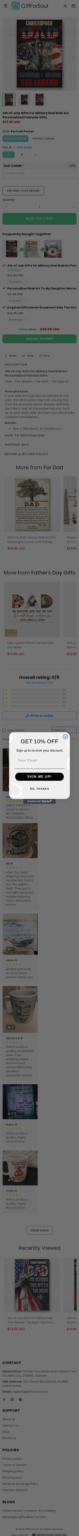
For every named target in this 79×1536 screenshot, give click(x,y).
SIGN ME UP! (39, 776)
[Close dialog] (65, 736)
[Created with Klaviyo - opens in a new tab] (39, 801)
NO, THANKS (39, 788)
